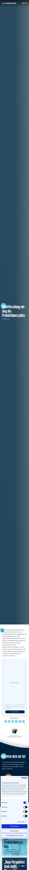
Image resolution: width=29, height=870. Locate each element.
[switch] (25, 807)
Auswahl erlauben (14, 831)
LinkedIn (12, 721)
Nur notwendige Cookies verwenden (14, 835)
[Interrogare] (10, 3)
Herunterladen (15, 712)
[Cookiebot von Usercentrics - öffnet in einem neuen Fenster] (21, 778)
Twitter (9, 721)
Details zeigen (21, 821)
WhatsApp (19, 721)
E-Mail (23, 721)
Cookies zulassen (14, 826)
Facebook (5, 721)
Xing (16, 721)
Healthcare (5, 319)
